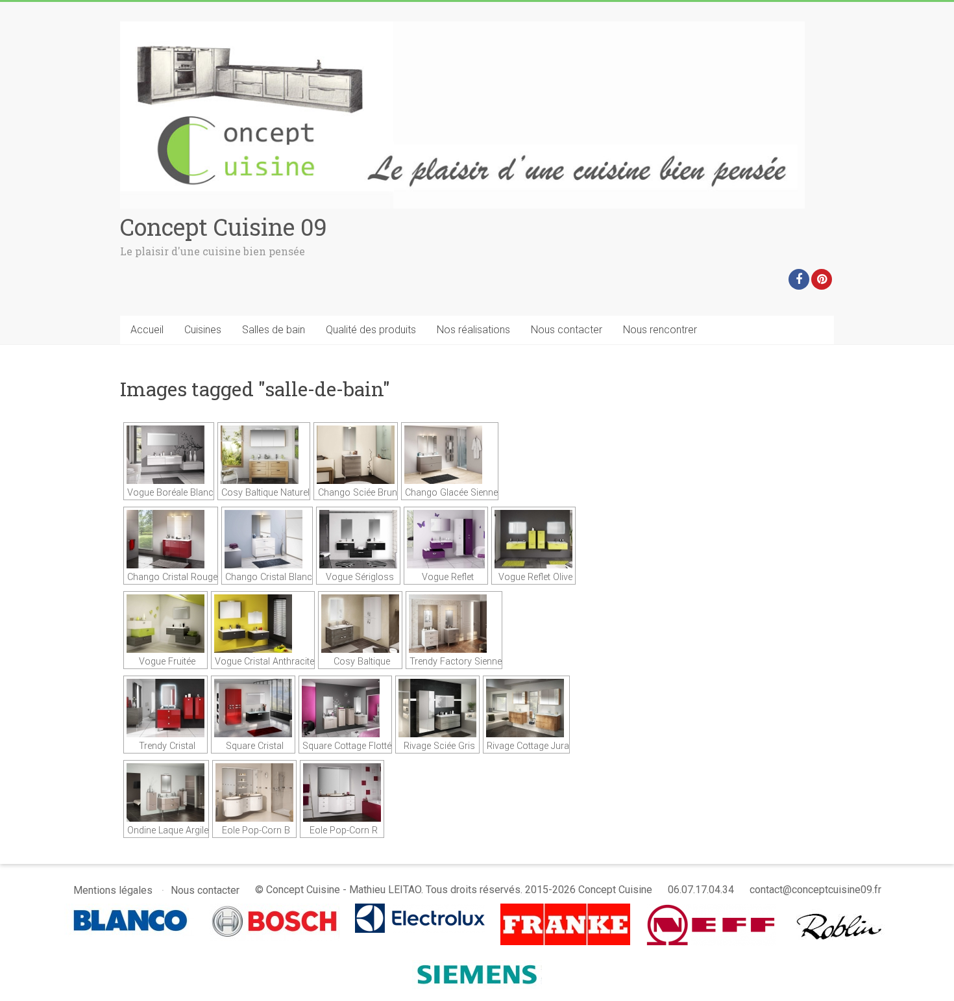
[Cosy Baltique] (360, 623)
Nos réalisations (473, 329)
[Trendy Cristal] (165, 708)
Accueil (147, 329)
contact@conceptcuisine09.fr (815, 889)
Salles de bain (273, 329)
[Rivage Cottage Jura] (526, 708)
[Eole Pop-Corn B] (254, 792)
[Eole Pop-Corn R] (342, 792)
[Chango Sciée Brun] (356, 454)
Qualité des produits (371, 329)
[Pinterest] (821, 279)
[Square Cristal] (253, 708)
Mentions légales (113, 890)
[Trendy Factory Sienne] (454, 623)
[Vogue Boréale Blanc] (169, 454)
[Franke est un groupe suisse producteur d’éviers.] (565, 910)
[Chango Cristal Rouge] (171, 539)
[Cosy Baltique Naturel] (264, 454)
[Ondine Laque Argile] (166, 792)
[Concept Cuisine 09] (462, 27)
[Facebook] (799, 279)
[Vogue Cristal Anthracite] (263, 623)
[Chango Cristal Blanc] (267, 539)
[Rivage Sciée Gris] (437, 708)
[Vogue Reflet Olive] (533, 539)
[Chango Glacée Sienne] (449, 454)
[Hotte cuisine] (840, 910)
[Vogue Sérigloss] (358, 539)
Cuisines (202, 329)
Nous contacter (566, 329)
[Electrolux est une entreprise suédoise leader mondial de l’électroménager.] (420, 910)
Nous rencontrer (660, 329)
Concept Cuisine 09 (223, 226)
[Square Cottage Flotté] (345, 708)
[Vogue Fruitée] (165, 623)
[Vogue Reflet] (446, 539)
